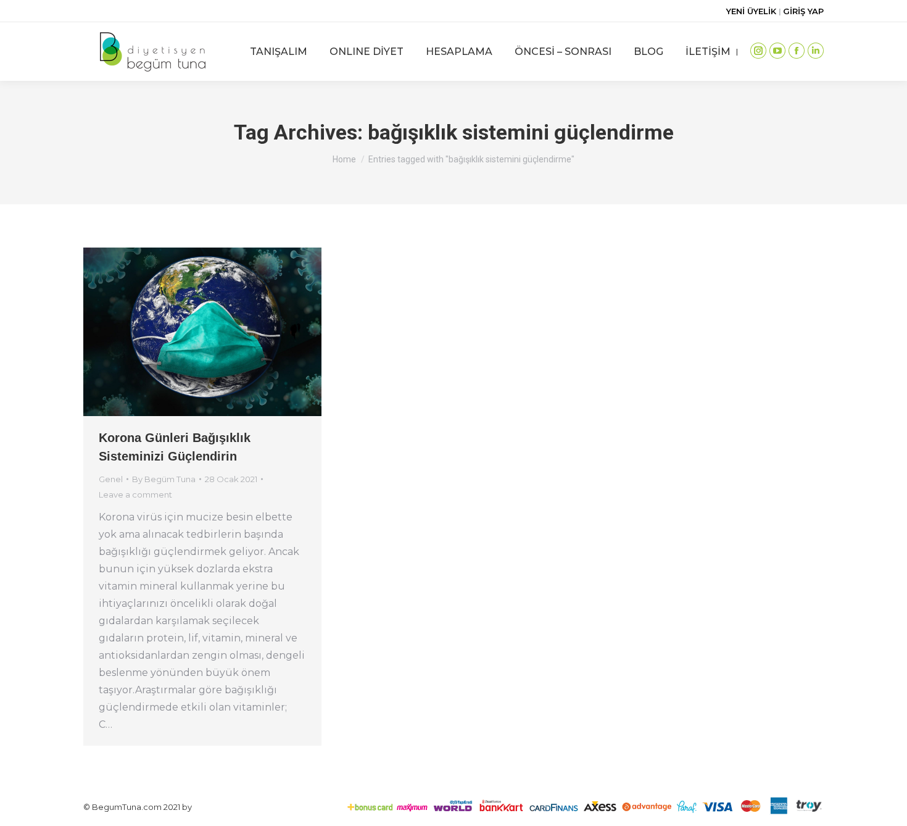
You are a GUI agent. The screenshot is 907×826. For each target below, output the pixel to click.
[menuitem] (278, 51)
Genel (111, 479)
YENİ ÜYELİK (752, 11)
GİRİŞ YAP (803, 11)
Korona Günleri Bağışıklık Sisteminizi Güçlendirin (175, 447)
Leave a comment (135, 494)
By (164, 479)
